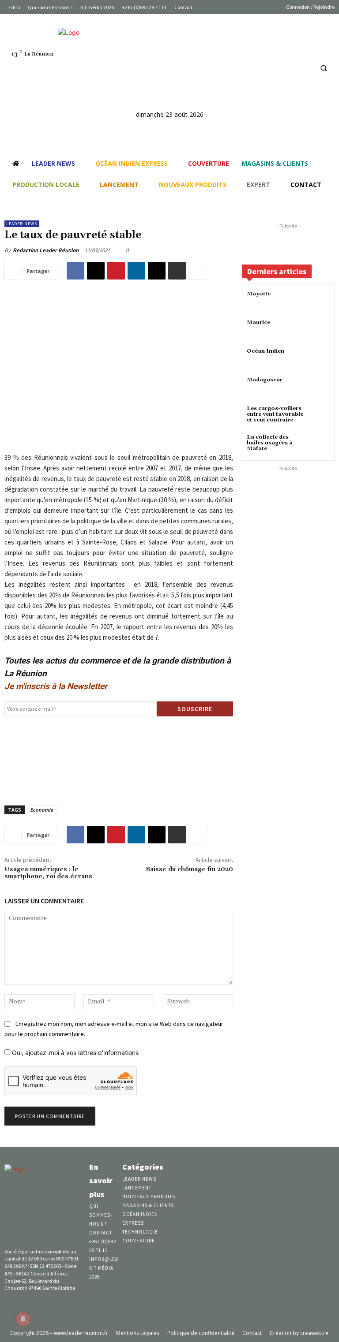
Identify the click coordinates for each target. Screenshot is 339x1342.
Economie (41, 809)
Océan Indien (265, 351)
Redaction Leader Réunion (46, 250)
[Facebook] (272, 68)
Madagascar (264, 380)
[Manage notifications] (23, 1319)
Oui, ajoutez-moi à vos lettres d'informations (74, 1052)
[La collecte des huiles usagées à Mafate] (319, 445)
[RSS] (304, 68)
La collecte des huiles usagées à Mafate (270, 443)
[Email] (157, 271)
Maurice (258, 322)
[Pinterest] (116, 271)
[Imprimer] (177, 271)
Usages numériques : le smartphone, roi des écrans (48, 873)
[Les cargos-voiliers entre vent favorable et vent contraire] (319, 416)
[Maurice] (319, 330)
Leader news (21, 224)
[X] (96, 271)
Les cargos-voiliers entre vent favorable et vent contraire (275, 414)
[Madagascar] (319, 388)
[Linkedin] (288, 68)
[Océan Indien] (319, 359)
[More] (197, 271)
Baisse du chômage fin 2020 (189, 869)
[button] (324, 68)
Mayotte (259, 294)
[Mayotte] (319, 302)
